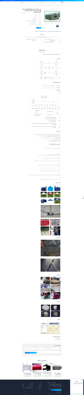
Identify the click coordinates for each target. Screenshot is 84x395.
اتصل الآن (57, 376)
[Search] (24, 2)
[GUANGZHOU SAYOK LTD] (62, 2)
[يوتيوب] (83, 198)
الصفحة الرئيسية (54, 2)
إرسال (30, 352)
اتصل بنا (34, 2)
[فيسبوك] (83, 197)
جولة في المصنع (42, 2)
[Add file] (82, 394)
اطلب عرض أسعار (31, 2)
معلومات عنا (49, 385)
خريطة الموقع (49, 389)
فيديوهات (48, 2)
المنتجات (51, 2)
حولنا (45, 2)
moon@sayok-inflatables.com (5, 0)
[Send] (71, 394)
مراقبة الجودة (37, 2)
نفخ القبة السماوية (40, 389)
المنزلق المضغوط (40, 385)
